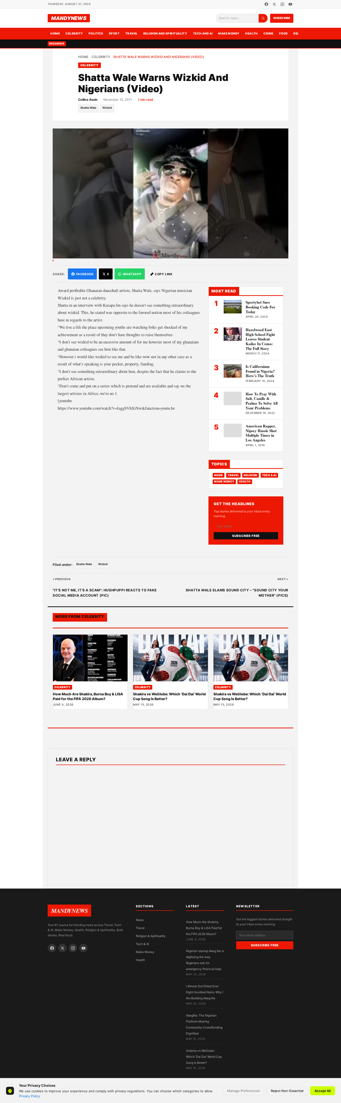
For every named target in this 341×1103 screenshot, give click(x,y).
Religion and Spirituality (165, 33)
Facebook (85, 274)
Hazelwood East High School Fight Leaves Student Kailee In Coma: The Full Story (260, 339)
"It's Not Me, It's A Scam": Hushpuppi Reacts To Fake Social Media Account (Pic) (105, 593)
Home (55, 33)
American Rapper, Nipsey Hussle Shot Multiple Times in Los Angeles (261, 433)
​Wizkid (107, 107)
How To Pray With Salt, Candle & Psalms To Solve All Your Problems (262, 401)
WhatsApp (132, 274)
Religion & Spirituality (151, 936)
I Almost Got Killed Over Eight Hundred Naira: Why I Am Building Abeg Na (204, 992)
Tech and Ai (203, 33)
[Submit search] (263, 18)
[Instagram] (282, 4)
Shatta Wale (88, 107)
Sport (114, 33)
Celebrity (74, 33)
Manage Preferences (243, 1091)
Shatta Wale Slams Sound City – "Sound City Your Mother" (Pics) (237, 593)
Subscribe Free (246, 536)
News (218, 475)
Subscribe (281, 18)
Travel (131, 33)
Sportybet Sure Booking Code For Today (260, 306)
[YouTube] (290, 4)
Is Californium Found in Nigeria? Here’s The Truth (260, 371)
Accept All (323, 1091)
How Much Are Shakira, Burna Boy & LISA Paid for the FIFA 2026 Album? (88, 696)
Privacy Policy (29, 1096)
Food (283, 33)
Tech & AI (269, 475)
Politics (96, 33)
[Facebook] (266, 4)
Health (251, 33)
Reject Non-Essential (287, 1091)
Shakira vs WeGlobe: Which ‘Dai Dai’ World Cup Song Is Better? (204, 1057)
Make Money (229, 33)
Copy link (163, 274)
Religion (250, 475)
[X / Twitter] (274, 4)
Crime (268, 33)
